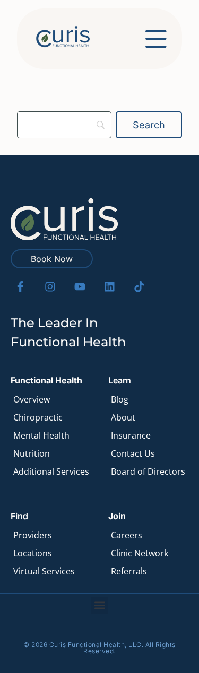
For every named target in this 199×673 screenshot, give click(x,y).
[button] (99, 605)
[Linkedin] (109, 286)
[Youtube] (80, 286)
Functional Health (46, 380)
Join (117, 516)
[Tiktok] (139, 286)
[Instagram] (50, 286)
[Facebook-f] (20, 286)
